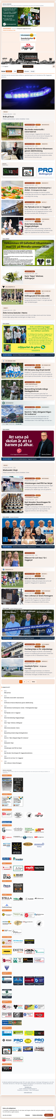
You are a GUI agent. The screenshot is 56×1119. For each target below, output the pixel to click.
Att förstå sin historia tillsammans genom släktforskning (18, 702)
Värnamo (26, 71)
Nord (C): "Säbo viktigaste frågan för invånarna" (16, 738)
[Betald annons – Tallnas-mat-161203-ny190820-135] (29, 815)
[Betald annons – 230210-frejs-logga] (7, 886)
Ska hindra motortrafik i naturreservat (14, 697)
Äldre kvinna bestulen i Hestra (12, 728)
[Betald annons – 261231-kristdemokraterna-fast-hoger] (18, 980)
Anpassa (27, 1115)
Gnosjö (32, 71)
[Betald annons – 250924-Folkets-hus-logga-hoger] (18, 887)
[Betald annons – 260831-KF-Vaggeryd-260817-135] (18, 802)
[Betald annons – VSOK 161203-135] (17, 1022)
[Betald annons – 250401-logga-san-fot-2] (17, 848)
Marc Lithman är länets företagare (13, 763)
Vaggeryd (20, 71)
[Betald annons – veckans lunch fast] (7, 822)
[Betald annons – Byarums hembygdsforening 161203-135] (39, 1048)
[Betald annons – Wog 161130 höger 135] (7, 968)
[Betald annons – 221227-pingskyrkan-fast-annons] (18, 923)
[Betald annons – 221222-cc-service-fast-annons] (18, 941)
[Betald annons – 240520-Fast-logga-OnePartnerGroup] (7, 906)
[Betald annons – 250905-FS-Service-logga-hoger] (7, 838)
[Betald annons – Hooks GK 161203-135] (29, 1007)
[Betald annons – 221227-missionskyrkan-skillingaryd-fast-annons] (18, 914)
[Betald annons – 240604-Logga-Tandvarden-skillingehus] (18, 837)
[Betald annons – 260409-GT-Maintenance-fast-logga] (7, 830)
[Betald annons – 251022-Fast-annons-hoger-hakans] (28, 844)
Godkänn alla (48, 1115)
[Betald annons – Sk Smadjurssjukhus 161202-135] (29, 830)
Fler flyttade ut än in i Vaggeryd (12, 713)
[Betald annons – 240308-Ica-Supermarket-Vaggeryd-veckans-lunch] (39, 815)
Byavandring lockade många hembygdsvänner (16, 733)
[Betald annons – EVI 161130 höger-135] (28, 960)
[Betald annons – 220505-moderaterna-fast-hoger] (39, 980)
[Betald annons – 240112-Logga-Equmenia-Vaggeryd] (28, 921)
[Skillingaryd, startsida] (28, 66)
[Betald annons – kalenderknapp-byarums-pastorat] (28, 37)
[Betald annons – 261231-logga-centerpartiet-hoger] (7, 993)
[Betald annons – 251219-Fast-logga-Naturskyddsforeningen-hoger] (18, 1032)
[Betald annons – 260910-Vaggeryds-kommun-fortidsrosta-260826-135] (7, 802)
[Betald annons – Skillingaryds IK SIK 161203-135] (39, 1014)
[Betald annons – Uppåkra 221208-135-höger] (18, 951)
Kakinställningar (28, 1092)
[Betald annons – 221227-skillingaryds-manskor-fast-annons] (7, 1040)
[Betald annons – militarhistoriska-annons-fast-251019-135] (29, 1033)
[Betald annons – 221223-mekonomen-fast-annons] (29, 941)
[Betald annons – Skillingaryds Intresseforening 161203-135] (7, 1059)
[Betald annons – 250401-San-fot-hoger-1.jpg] (39, 830)
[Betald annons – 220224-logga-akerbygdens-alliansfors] (7, 915)
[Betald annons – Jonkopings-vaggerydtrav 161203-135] (18, 1014)
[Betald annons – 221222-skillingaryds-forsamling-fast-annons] (7, 930)
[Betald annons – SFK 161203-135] (39, 1007)
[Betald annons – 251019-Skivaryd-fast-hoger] (10, 172)
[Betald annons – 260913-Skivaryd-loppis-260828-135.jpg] (18, 785)
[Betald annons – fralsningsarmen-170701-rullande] (29, 915)
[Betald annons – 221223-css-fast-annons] (18, 829)
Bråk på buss (7, 692)
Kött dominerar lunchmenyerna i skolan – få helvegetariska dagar (20, 707)
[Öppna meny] (53, 66)
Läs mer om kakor (7, 1115)
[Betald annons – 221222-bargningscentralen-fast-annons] (7, 941)
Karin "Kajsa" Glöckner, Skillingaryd (13, 723)
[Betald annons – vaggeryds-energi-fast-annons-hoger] (7, 1069)
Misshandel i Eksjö (8, 743)
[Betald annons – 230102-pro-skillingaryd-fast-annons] (45, 172)
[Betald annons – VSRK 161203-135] (7, 1007)
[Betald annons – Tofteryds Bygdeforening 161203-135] (18, 1059)
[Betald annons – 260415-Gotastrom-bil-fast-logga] (28, 56)
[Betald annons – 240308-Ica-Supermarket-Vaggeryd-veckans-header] (28, 47)
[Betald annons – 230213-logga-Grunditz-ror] (39, 845)
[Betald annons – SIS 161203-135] (18, 1007)
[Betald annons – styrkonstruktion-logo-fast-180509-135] (39, 951)
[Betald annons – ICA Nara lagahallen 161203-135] (7, 814)
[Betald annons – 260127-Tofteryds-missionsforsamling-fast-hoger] (17, 932)
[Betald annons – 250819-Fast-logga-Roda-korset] (7, 868)
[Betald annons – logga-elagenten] (29, 868)
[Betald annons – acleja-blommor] (18, 868)
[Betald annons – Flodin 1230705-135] (29, 899)
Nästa (33, 681)
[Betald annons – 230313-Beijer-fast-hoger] (18, 876)
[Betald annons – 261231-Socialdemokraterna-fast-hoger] (29, 980)
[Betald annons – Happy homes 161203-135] (39, 868)
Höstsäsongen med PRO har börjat (13, 748)
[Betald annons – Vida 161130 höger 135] (7, 960)
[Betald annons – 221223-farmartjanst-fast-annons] (18, 859)
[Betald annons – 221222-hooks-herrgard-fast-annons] (18, 815)
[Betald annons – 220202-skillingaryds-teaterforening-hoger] (28, 172)
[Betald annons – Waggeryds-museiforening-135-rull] (28, 1049)
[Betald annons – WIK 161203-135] (28, 1014)
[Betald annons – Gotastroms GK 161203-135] (7, 1022)
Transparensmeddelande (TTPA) (9, 30)
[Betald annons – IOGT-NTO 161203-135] (7, 1033)
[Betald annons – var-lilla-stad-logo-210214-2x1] (7, 876)
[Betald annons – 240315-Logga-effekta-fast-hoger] (28, 837)
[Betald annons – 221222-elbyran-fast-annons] (7, 859)
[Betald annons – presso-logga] (7, 952)
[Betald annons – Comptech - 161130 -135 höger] (39, 960)
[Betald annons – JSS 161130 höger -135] (29, 951)
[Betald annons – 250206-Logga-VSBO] (18, 899)
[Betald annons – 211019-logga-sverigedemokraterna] (7, 979)
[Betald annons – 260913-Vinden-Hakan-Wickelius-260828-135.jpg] (7, 785)
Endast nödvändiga (38, 1115)
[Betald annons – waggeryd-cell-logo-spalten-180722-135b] (18, 960)
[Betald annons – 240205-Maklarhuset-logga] (39, 898)
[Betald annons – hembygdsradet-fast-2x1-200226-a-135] (17, 1048)
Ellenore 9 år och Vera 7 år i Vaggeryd (13, 758)
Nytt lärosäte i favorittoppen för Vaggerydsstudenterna (18, 753)
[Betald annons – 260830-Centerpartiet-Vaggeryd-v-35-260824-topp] (28, 17)
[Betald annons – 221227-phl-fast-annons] (39, 837)
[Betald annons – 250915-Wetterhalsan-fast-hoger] (7, 845)
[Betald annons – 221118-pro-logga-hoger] (18, 1041)
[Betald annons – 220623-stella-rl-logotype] (7, 898)
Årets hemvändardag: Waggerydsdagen (14, 718)
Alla (15, 71)
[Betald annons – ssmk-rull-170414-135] (7, 1014)
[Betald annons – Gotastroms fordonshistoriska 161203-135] (28, 1041)
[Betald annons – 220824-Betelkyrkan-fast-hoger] (39, 915)
